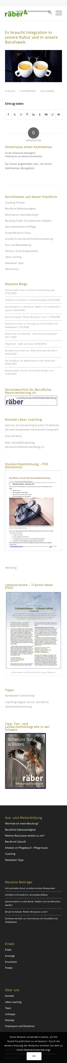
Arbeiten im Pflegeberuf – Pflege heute (26, 848)
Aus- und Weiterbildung (18, 245)
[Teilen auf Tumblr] (40, 115)
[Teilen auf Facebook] (8, 115)
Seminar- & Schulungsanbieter (21, 251)
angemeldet (25, 164)
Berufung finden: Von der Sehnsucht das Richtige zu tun (29, 370)
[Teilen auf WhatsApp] (21, 115)
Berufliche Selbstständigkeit (20, 209)
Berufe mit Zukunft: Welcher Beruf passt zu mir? (26, 316)
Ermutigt (10, 956)
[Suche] (48, 13)
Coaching (10, 854)
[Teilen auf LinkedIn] (34, 115)
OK (34, 1056)
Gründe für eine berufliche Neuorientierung (29, 239)
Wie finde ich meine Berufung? (22, 215)
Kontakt (9, 996)
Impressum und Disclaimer (20, 1026)
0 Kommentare (28, 91)
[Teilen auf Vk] (46, 115)
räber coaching (13, 257)
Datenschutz (12, 269)
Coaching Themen (15, 203)
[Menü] (57, 13)
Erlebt (8, 950)
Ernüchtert (11, 962)
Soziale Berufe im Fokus (18, 233)
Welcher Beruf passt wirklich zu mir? (24, 836)
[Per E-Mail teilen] (59, 115)
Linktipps (10, 1014)
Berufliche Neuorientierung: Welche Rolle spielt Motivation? (31, 350)
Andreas (49, 91)
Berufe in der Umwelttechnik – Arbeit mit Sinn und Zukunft (31, 333)
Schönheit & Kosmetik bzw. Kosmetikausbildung (26, 299)
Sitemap (9, 1020)
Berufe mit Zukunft (15, 842)
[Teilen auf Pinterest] (27, 115)
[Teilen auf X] (15, 115)
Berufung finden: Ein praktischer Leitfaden (28, 221)
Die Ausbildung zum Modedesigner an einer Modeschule (30, 360)
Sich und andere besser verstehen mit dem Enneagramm (30, 289)
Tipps (8, 1008)
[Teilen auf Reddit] (52, 115)
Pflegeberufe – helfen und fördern (19, 343)
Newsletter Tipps (14, 263)
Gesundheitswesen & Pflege (20, 227)
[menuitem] (48, 13)
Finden (9, 968)
